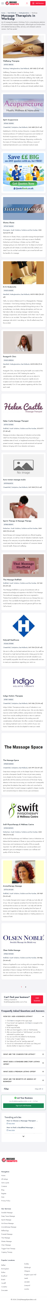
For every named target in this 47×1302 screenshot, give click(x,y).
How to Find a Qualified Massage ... (21, 1127)
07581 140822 (8, 700)
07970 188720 (8, 65)
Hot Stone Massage (7, 1223)
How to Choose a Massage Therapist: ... (22, 1121)
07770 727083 (8, 425)
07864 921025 (8, 954)
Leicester (27, 1282)
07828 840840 (8, 764)
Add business (37, 999)
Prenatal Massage (6, 1234)
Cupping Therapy (6, 1252)
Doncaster (4, 1290)
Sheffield (6, 428)
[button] (42, 1089)
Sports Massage (6, 1220)
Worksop (6, 68)
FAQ (2, 1197)
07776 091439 (8, 890)
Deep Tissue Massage (8, 1216)
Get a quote (5, 1183)
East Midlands (25, 68)
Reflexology (5, 1230)
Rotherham (6, 528)
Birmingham (5, 1269)
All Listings (4, 1179)
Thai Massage (5, 1238)
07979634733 (8, 483)
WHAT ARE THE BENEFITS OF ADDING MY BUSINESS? (19, 1080)
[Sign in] (27, 3)
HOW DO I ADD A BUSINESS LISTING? (18, 1016)
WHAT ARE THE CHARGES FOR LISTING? (19, 1054)
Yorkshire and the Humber (29, 230)
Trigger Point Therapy (8, 1248)
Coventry (4, 1287)
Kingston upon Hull (30, 1275)
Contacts (4, 1186)
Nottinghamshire (15, 68)
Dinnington (6, 230)
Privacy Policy (5, 1201)
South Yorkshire (15, 230)
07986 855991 (8, 525)
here (11, 1021)
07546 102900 (9, 123)
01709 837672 (8, 828)
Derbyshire (14, 127)
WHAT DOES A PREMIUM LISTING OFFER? (19, 1071)
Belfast (3, 1265)
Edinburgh (27, 1267)
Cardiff (3, 1283)
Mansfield (6, 294)
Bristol (3, 1279)
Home (3, 1175)
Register (3, 1193)
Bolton (3, 1272)
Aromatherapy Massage (8, 1227)
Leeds (26, 1278)
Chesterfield (7, 127)
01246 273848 (8, 644)
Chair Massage (6, 1245)
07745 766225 (8, 226)
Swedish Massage (6, 1212)
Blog (2, 1190)
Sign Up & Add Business (23, 1106)
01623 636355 (8, 291)
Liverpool (27, 1285)
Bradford (4, 1276)
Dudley (26, 1264)
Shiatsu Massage (6, 1241)
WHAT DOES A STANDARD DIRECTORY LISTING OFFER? (21, 1062)
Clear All (38, 1089)
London (26, 1289)
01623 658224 (8, 360)
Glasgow (27, 1271)
